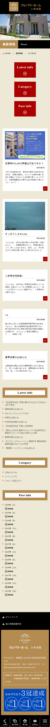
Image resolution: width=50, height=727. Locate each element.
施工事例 (15, 725)
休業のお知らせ (12, 418)
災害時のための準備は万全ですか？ (24, 163)
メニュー (45, 725)
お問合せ (35, 725)
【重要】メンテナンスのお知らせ (20, 448)
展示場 (25, 725)
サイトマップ (12, 617)
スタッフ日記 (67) (13, 481)
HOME (8, 53)
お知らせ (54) (11, 472)
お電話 (5, 725)
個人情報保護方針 (14, 624)
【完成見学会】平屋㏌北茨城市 (19, 426)
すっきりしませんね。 (17, 234)
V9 (6, 315)
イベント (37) (11, 476)
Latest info (25, 67)
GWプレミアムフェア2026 (17, 413)
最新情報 (19, 53)
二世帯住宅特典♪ (14, 276)
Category (25, 86)
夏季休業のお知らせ (16, 357)
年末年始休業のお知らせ (16, 422)
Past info (25, 106)
